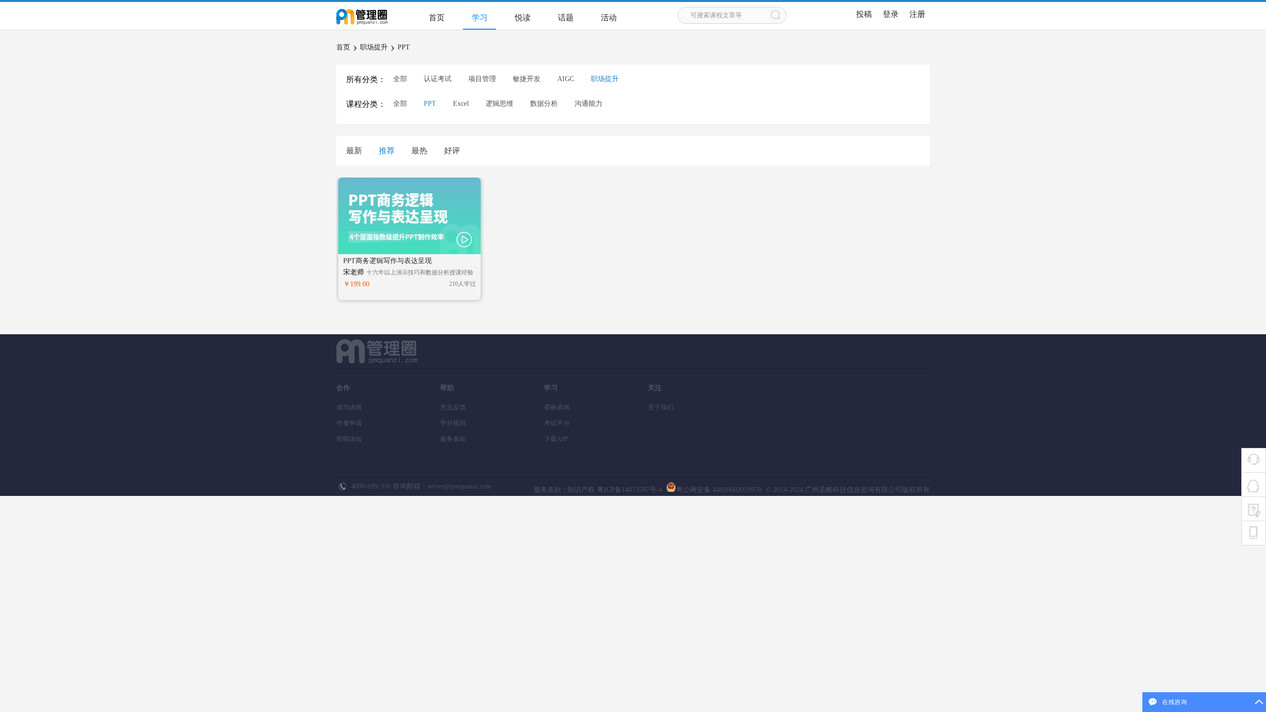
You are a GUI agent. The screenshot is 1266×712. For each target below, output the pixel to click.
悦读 (523, 17)
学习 (480, 17)
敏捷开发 (527, 79)
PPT (404, 47)
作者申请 (349, 423)
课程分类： (366, 104)
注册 (917, 14)
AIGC (565, 79)
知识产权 (581, 489)
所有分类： (366, 79)
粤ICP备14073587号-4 (628, 489)
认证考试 (438, 79)
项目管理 (482, 79)
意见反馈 (453, 407)
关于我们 (661, 407)
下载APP (556, 439)
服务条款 (453, 439)
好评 (452, 150)
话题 (566, 17)
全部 (400, 79)
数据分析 (544, 103)
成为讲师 (349, 407)
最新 (354, 150)
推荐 (387, 150)
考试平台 (557, 423)
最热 (419, 150)
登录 (891, 14)
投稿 (864, 14)
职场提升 (374, 47)
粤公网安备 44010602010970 (718, 489)
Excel (461, 103)
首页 (437, 17)
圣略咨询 (557, 407)
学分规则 (453, 423)
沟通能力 (588, 103)
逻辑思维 (499, 103)
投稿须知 (349, 439)
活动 (609, 17)
